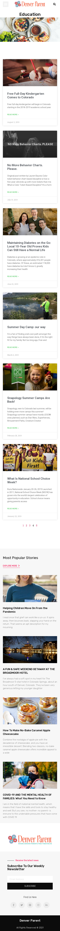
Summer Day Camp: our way (26, 327)
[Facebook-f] (13, 905)
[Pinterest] (30, 905)
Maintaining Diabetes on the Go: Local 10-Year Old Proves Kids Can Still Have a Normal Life (29, 246)
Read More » (13, 115)
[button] (5, 4)
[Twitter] (22, 905)
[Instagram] (38, 905)
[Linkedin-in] (46, 905)
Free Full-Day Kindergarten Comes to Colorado (25, 95)
